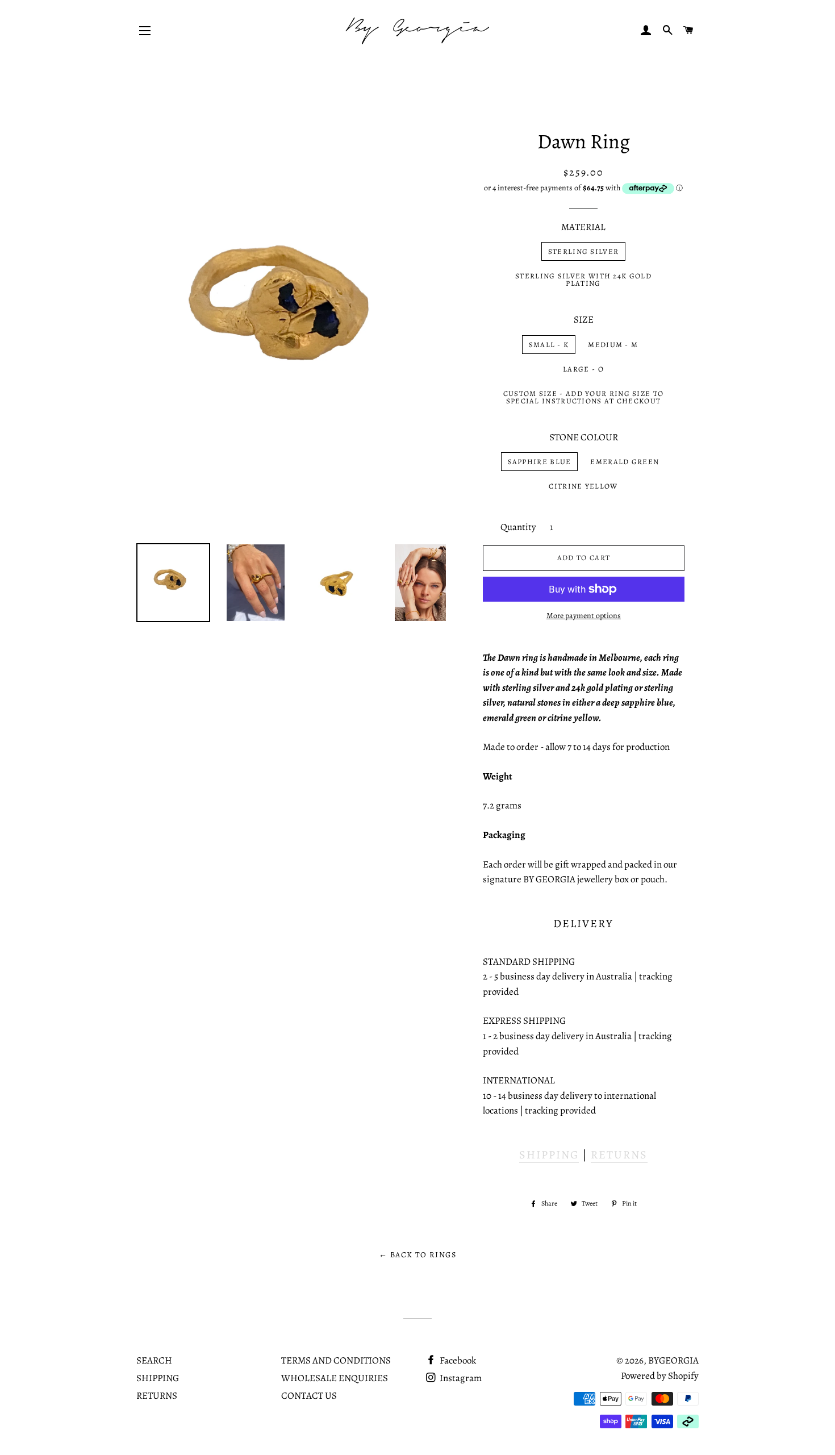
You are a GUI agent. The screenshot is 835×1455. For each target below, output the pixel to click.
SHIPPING (549, 1154)
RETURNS (619, 1154)
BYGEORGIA (673, 1360)
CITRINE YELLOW (583, 486)
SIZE (584, 319)
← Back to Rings (417, 1254)
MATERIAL (583, 227)
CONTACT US (309, 1395)
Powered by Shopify (660, 1375)
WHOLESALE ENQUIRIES (334, 1378)
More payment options (583, 615)
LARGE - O (583, 369)
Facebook (457, 1360)
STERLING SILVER (583, 251)
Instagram (460, 1378)
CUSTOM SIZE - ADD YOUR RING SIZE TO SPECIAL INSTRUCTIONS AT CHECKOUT (583, 397)
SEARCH (154, 1360)
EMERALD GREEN (624, 461)
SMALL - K (549, 344)
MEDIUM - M (613, 344)
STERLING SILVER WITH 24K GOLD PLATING (583, 279)
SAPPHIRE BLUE (539, 461)
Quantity (518, 526)
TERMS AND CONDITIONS (336, 1360)
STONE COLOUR (583, 437)
